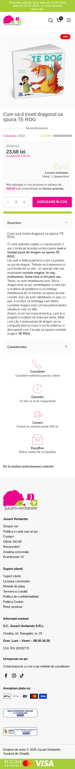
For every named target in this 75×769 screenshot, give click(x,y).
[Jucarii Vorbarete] (12, 20)
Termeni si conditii (15, 591)
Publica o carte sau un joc (20, 531)
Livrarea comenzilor (16, 581)
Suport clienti (12, 576)
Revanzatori (11, 546)
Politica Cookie (13, 601)
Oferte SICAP (12, 541)
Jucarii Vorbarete (48, 749)
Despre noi (10, 526)
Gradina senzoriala (16, 552)
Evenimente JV (13, 557)
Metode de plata (14, 586)
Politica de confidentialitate (21, 596)
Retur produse (12, 606)
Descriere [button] (14, 223)
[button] (50, 20)
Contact (8, 536)
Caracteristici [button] (17, 347)
